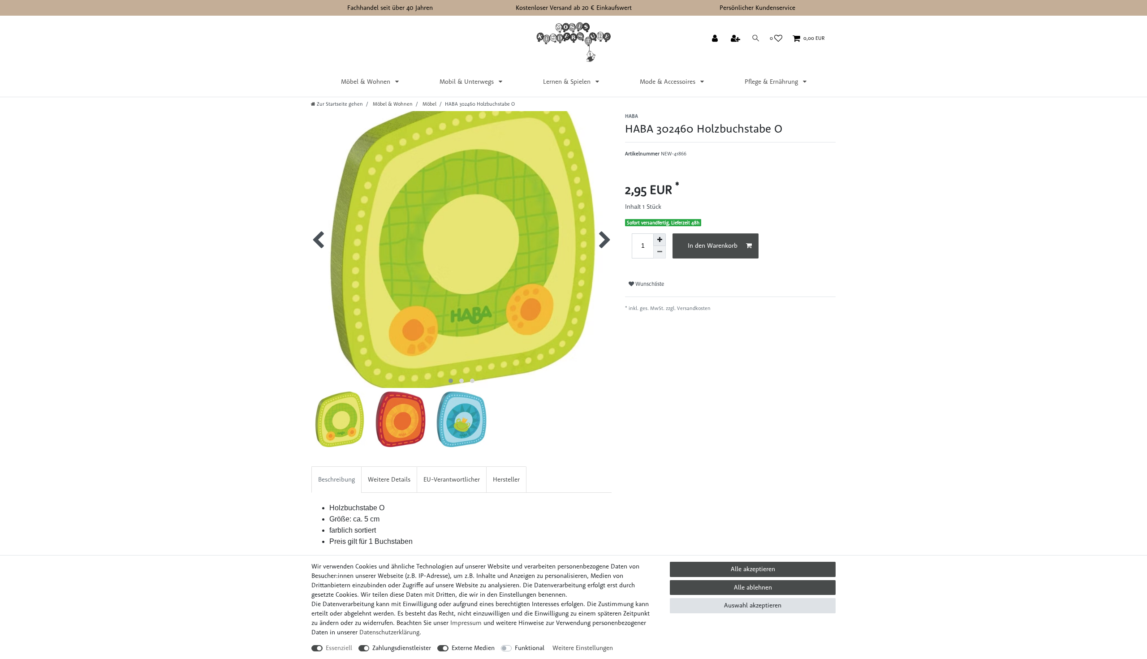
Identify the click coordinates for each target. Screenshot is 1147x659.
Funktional (529, 648)
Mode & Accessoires (668, 82)
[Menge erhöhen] (659, 239)
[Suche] (756, 38)
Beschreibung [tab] (336, 479)
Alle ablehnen (753, 587)
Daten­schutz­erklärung (389, 632)
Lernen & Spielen (567, 82)
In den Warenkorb (712, 245)
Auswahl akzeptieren (752, 605)
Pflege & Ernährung (772, 82)
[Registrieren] (736, 39)
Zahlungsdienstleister (401, 648)
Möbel (428, 104)
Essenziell (339, 648)
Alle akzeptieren (753, 569)
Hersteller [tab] (506, 479)
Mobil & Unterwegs (468, 82)
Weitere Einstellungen (582, 648)
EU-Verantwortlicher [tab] (451, 479)
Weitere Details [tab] (389, 479)
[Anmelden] (715, 39)
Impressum (466, 623)
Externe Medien (473, 648)
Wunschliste (649, 283)
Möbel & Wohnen (366, 82)
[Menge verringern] (659, 252)
